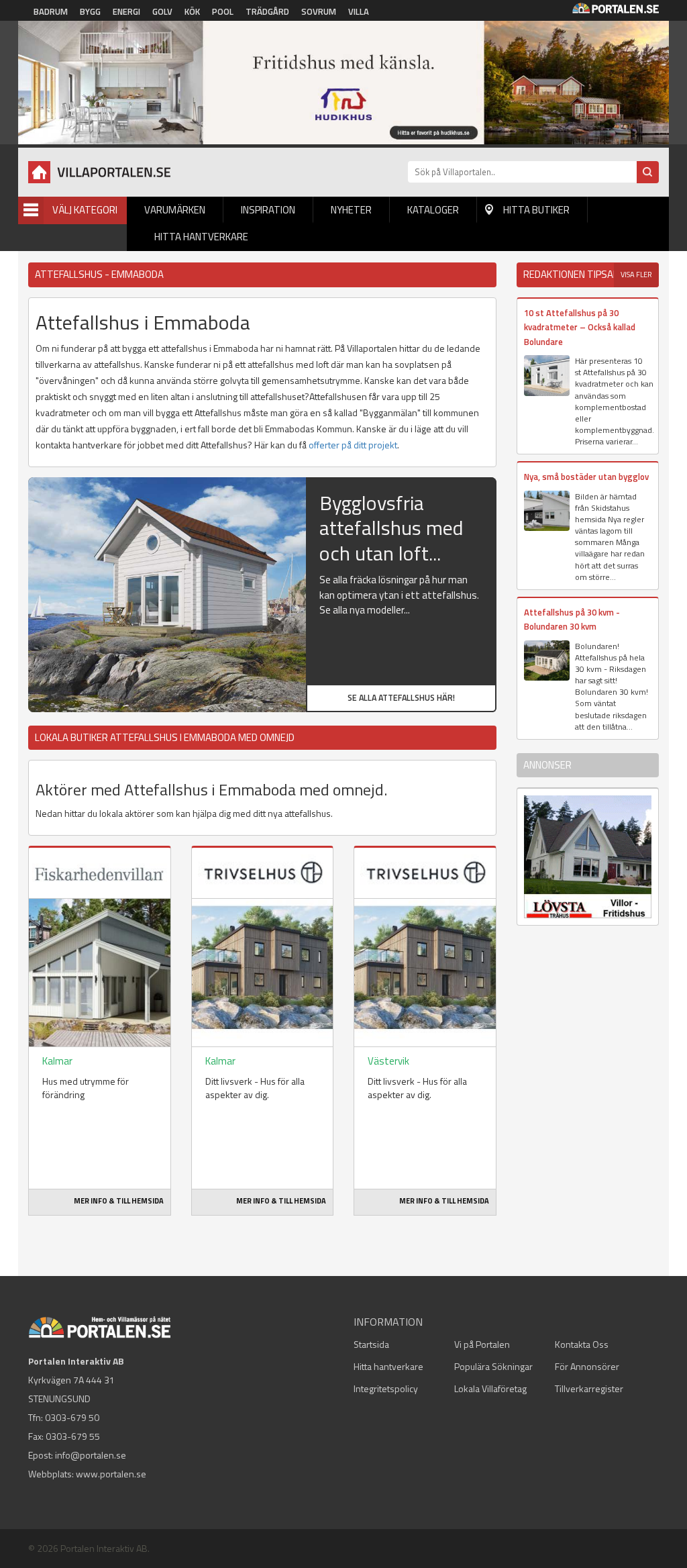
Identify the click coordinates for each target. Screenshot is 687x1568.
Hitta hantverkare (201, 236)
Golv (162, 11)
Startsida (371, 1344)
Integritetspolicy (386, 1388)
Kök (192, 11)
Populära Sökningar (493, 1366)
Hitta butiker (536, 209)
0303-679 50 (72, 1417)
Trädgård (267, 11)
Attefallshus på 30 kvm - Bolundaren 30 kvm (572, 619)
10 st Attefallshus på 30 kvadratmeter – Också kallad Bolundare (579, 327)
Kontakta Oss (582, 1344)
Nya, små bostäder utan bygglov (586, 476)
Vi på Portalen (482, 1344)
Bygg (90, 11)
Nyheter (351, 209)
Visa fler (636, 274)
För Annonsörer (587, 1366)
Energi (126, 11)
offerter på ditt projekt (353, 445)
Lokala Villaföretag (490, 1388)
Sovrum (318, 11)
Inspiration (268, 209)
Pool (222, 11)
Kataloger (433, 209)
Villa (358, 11)
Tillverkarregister (589, 1388)
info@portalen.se (90, 1455)
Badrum (51, 11)
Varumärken (174, 209)
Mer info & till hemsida (119, 1200)
